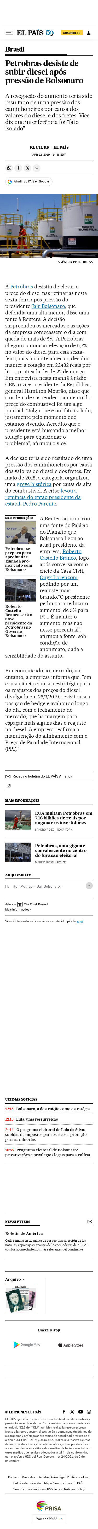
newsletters (17, 1222)
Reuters (39, 147)
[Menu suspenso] (9, 33)
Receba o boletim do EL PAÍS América (42, 776)
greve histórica (34, 484)
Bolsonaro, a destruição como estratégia (53, 1109)
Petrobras (21, 286)
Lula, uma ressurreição (37, 1119)
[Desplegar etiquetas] (89, 885)
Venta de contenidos (35, 1477)
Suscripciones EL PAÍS (68, 1483)
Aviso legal (58, 1477)
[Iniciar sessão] (88, 33)
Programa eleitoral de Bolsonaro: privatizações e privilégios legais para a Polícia (47, 1152)
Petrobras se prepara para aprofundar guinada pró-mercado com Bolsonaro (18, 559)
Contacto (14, 1477)
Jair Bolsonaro (48, 306)
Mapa (48, 1483)
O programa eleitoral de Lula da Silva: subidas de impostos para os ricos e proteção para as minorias (46, 1134)
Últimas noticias (21, 1099)
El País (61, 147)
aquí (80, 921)
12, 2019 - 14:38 (48, 154)
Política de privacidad (28, 1483)
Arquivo (13, 1279)
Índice (58, 1489)
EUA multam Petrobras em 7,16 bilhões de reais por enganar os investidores (64, 818)
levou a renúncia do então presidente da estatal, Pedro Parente (43, 497)
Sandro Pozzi (45, 829)
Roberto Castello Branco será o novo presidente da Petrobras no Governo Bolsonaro (18, 621)
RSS (50, 1489)
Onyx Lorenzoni (59, 577)
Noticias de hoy (74, 1489)
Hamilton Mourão (19, 886)
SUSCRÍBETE (71, 33)
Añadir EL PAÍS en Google (31, 181)
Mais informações (17, 909)
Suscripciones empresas (29, 1489)
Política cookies (77, 1477)
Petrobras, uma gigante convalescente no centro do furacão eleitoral (61, 851)
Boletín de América (24, 1234)
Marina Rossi (44, 862)
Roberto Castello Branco (61, 554)
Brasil (14, 49)
